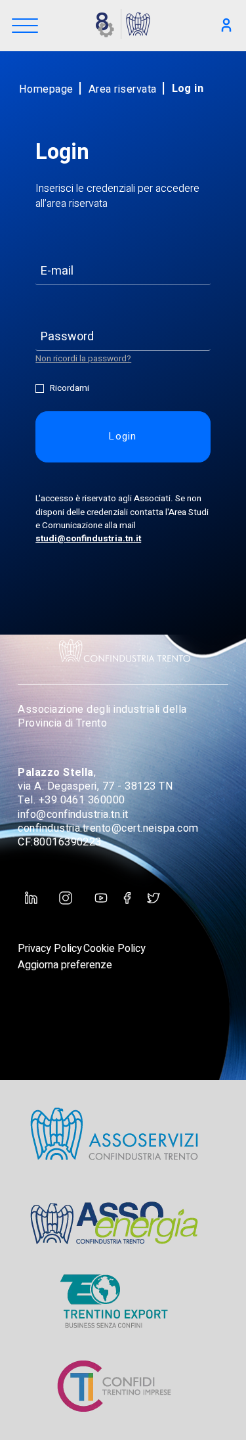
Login (123, 436)
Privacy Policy (50, 948)
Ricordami (69, 389)
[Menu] (25, 26)
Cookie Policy (114, 948)
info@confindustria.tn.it (73, 814)
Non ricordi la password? (83, 358)
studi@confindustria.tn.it (88, 538)
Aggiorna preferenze (65, 965)
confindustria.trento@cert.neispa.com (108, 828)
